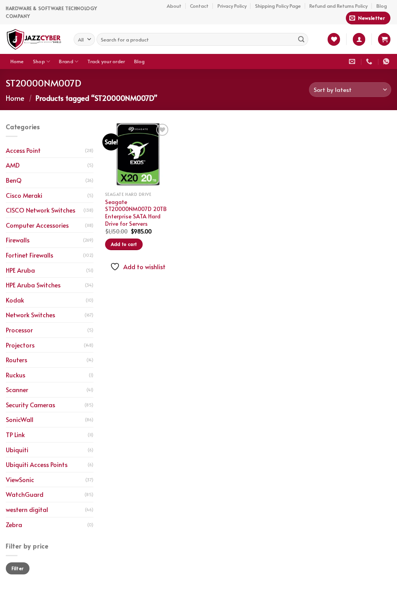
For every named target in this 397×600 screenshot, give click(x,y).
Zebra (14, 524)
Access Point (23, 150)
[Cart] (384, 39)
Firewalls (17, 239)
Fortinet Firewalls (29, 255)
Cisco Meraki (24, 195)
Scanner (17, 389)
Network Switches (30, 314)
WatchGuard (24, 494)
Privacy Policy (232, 5)
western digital (27, 509)
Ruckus (15, 374)
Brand (66, 61)
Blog (381, 5)
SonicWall (19, 419)
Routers (16, 359)
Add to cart (124, 244)
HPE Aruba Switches (33, 284)
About (174, 5)
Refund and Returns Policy (338, 5)
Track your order (106, 61)
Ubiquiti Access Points (36, 464)
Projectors (20, 345)
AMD (13, 165)
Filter (17, 568)
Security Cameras (30, 404)
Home (17, 61)
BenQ (14, 180)
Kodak (15, 300)
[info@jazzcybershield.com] (353, 61)
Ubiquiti (17, 449)
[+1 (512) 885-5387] (370, 61)
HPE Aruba (20, 270)
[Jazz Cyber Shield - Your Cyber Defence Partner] (34, 39)
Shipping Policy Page (278, 5)
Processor (19, 329)
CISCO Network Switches (40, 210)
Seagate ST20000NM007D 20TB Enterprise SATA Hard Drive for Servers (136, 212)
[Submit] (301, 39)
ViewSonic (20, 479)
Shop (39, 61)
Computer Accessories (37, 225)
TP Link (15, 434)
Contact (199, 5)
